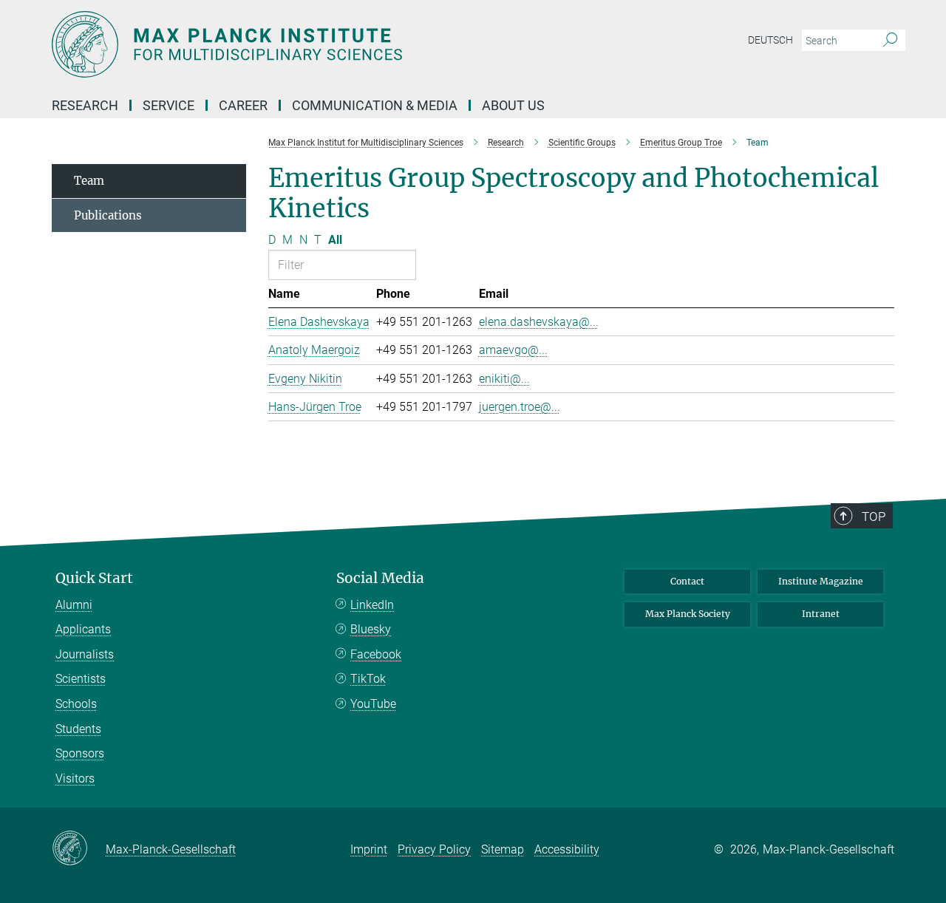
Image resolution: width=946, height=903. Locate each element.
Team (89, 181)
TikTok (368, 679)
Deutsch (770, 40)
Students (78, 729)
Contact (687, 581)
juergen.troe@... (519, 407)
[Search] (890, 40)
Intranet (821, 613)
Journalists (84, 654)
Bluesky (370, 629)
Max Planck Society (687, 613)
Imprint (368, 849)
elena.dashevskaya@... (539, 322)
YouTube (373, 704)
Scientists (80, 679)
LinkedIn (372, 605)
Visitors (75, 778)
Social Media (380, 578)
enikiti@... (504, 379)
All (335, 240)
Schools (76, 704)
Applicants (83, 629)
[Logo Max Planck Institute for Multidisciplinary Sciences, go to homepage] (329, 44)
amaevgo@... (513, 350)
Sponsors (79, 753)
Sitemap (502, 849)
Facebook (375, 654)
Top (873, 516)
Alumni (73, 605)
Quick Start (94, 578)
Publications (108, 215)
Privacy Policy (434, 849)
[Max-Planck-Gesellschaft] (79, 849)
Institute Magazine (820, 581)
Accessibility (566, 849)
